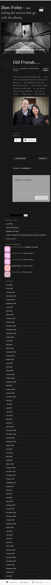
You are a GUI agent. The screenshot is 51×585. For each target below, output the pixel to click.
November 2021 (11, 396)
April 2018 (9, 460)
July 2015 (9, 576)
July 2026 (9, 285)
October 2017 (10, 479)
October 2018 (10, 438)
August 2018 (10, 445)
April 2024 (9, 344)
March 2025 (9, 314)
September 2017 (11, 482)
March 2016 (9, 546)
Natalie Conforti (16, 266)
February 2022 (10, 389)
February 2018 (10, 467)
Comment (41, 198)
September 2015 (11, 568)
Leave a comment (46, 69)
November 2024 (11, 329)
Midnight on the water (12, 231)
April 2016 (9, 542)
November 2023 (11, 352)
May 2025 (9, 311)
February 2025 (10, 318)
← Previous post (19, 158)
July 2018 (9, 449)
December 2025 (11, 296)
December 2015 (11, 557)
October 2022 (10, 378)
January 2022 (10, 393)
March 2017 (9, 501)
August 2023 (10, 359)
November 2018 (11, 434)
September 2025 (11, 303)
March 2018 (9, 464)
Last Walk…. (10, 224)
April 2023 (9, 367)
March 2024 (9, 348)
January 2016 (10, 553)
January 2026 (10, 292)
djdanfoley (24, 68)
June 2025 (9, 307)
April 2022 (9, 385)
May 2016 (9, 538)
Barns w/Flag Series (12, 227)
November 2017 (11, 475)
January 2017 (10, 509)
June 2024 (9, 341)
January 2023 (10, 374)
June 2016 (9, 535)
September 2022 (11, 382)
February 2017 (10, 505)
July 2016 (9, 531)
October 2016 (10, 520)
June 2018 (9, 453)
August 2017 (10, 486)
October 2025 (10, 299)
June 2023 (9, 363)
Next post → (43, 158)
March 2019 (9, 426)
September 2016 (11, 523)
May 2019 (9, 419)
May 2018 (9, 456)
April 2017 (9, 497)
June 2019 (9, 415)
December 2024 (11, 326)
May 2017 (9, 494)
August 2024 (10, 337)
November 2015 (11, 561)
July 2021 (9, 400)
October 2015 (10, 564)
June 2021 (9, 404)
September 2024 (11, 333)
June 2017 (9, 490)
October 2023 (10, 355)
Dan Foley (11, 7)
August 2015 (10, 572)
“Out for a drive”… (11, 239)
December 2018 (11, 430)
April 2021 (9, 408)
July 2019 (9, 411)
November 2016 (11, 516)
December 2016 (11, 512)
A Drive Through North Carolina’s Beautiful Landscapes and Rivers (26, 235)
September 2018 (11, 441)
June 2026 (9, 288)
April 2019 (9, 423)
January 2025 (10, 322)
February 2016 (10, 550)
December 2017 (11, 471)
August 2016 (10, 527)
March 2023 (9, 370)
